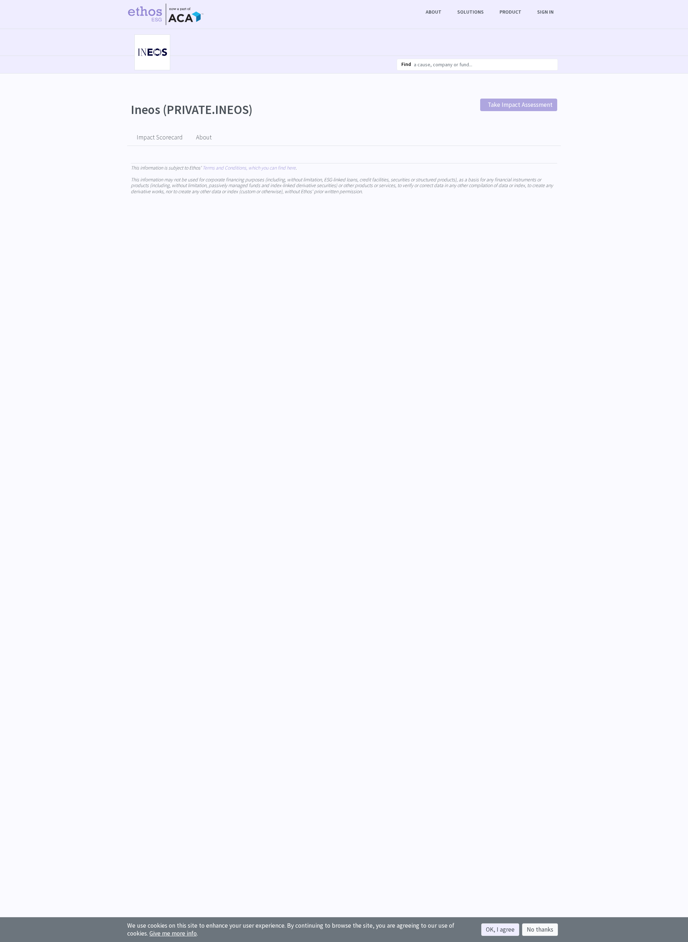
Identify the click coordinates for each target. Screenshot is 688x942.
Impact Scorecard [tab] (160, 137)
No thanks (540, 929)
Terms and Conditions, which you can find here (249, 168)
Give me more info (173, 933)
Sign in (545, 12)
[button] (434, 12)
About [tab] (204, 137)
